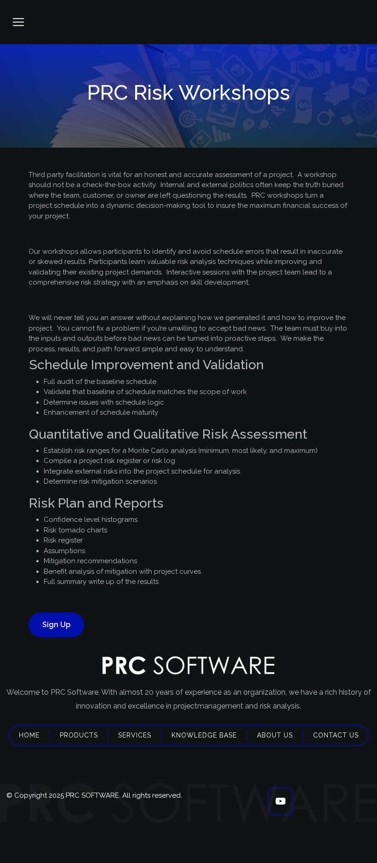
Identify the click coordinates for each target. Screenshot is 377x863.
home (29, 735)
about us (275, 735)
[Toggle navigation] (18, 22)
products (79, 735)
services (134, 735)
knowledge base (204, 735)
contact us (336, 735)
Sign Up (56, 624)
